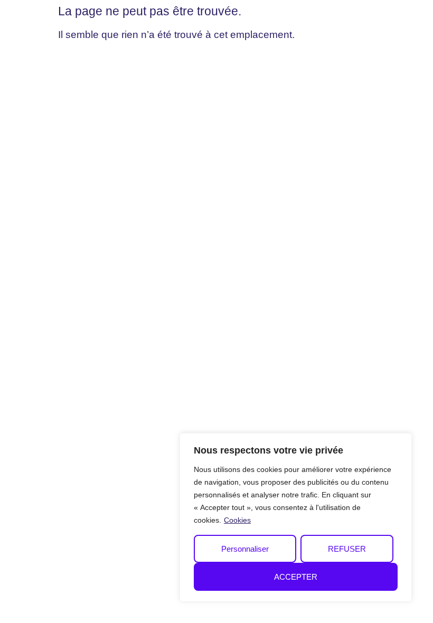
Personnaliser (245, 548)
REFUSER (347, 548)
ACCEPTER (295, 576)
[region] (296, 517)
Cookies (237, 520)
